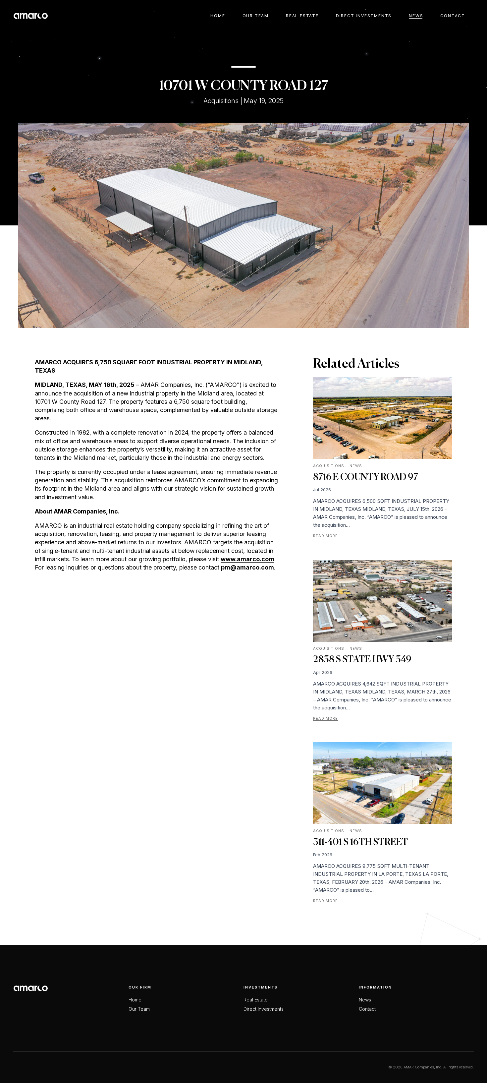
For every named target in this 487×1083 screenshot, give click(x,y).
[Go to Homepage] (30, 16)
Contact (452, 15)
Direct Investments (364, 15)
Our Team (256, 15)
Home (217, 15)
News (416, 15)
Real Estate (302, 15)
